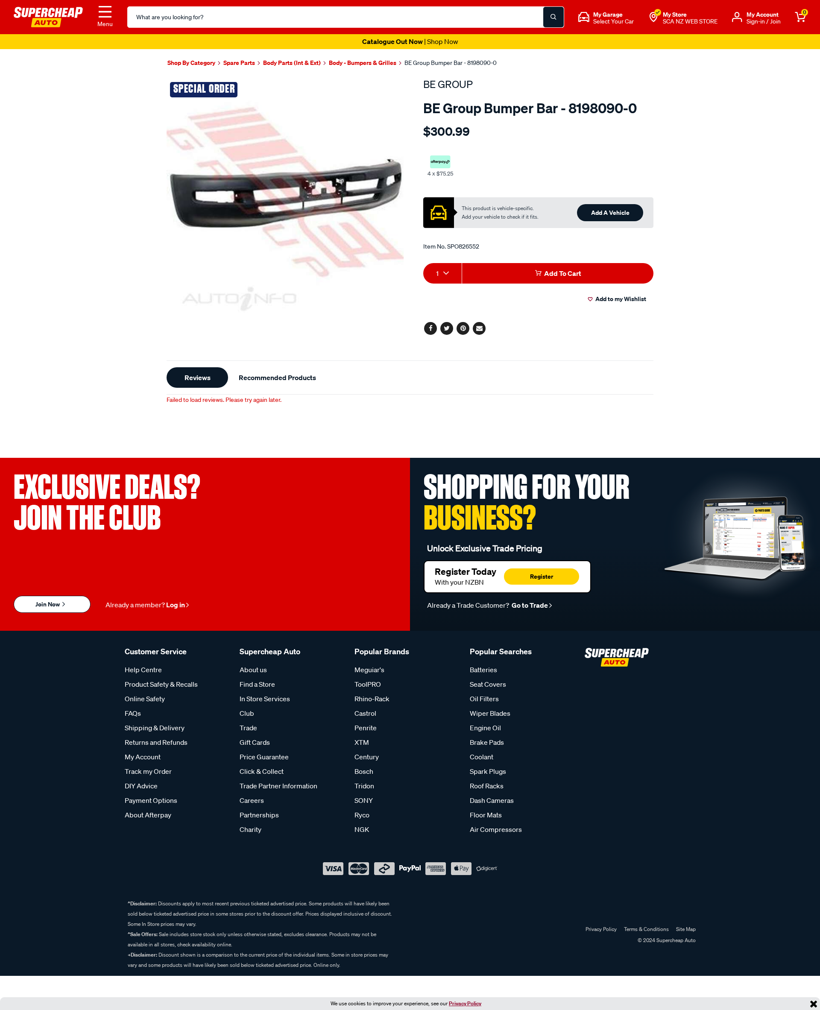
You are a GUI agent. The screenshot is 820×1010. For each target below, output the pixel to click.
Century (366, 756)
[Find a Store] (653, 17)
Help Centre (143, 669)
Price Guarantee (264, 756)
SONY (363, 800)
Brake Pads (487, 742)
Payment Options (151, 800)
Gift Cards (255, 742)
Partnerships (259, 815)
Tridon (364, 786)
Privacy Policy (465, 1003)
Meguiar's (369, 669)
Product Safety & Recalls (161, 684)
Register (541, 576)
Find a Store (257, 684)
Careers (252, 800)
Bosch (363, 771)
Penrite (365, 727)
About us (253, 669)
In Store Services (265, 698)
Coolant (481, 756)
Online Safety (145, 698)
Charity (250, 829)
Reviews (197, 377)
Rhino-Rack (372, 698)
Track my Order (148, 771)
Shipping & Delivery (154, 727)
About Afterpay (148, 815)
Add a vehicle (610, 212)
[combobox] (442, 273)
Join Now (48, 604)
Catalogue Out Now (410, 41)
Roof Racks (487, 786)
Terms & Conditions (646, 929)
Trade (248, 727)
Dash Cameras (492, 800)
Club (247, 713)
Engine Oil (485, 727)
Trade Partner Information (278, 786)
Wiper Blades (490, 713)
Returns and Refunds (156, 742)
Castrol (365, 713)
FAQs (133, 713)
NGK (361, 829)
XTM (361, 742)
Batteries (483, 669)
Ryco (361, 815)
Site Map (686, 929)
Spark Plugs (488, 771)
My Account (143, 756)
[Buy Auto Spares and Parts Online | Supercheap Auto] (48, 16)
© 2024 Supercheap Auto (666, 940)
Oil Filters (484, 698)
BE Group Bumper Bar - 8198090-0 (450, 63)
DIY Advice (141, 786)
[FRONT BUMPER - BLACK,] (285, 196)
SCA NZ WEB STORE (690, 21)
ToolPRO (367, 684)
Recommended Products (277, 377)
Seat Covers (488, 684)
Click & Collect (262, 771)
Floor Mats (486, 815)
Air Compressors (496, 829)
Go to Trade (529, 605)
